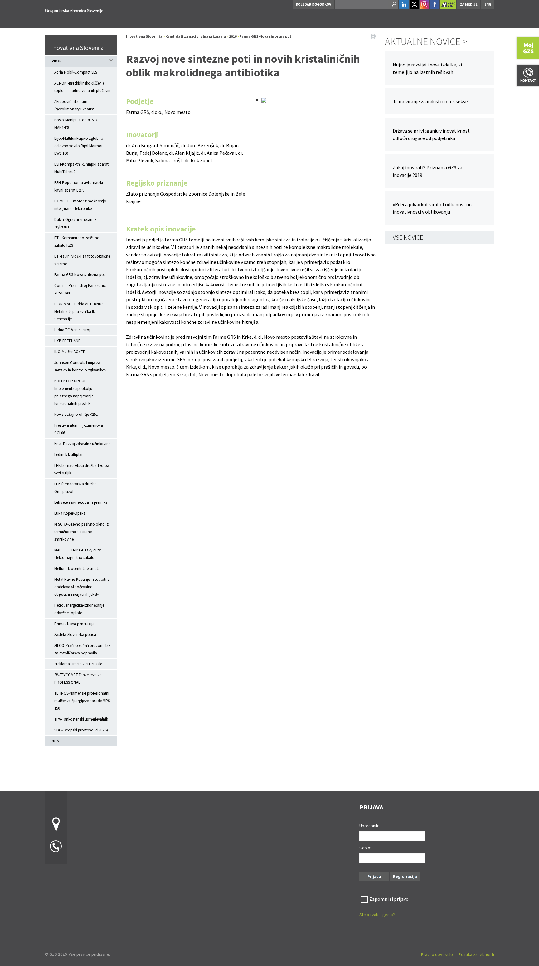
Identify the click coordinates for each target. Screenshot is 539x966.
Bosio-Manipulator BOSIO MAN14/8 (75, 123)
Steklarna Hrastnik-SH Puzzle (78, 664)
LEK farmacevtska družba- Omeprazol (76, 487)
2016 (55, 61)
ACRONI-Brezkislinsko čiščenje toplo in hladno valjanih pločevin (82, 86)
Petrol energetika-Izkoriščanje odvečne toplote (79, 609)
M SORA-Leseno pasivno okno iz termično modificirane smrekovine (81, 532)
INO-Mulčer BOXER (69, 351)
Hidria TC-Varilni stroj (72, 330)
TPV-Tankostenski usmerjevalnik (81, 719)
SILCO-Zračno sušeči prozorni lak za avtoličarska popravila (82, 649)
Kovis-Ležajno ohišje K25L (76, 414)
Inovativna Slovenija (77, 47)
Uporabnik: (369, 825)
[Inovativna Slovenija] (74, 10)
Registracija (405, 876)
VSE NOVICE (408, 237)
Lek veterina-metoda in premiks (80, 502)
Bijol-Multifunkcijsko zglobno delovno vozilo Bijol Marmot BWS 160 (78, 146)
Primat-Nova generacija (74, 623)
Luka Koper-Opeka (69, 513)
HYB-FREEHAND (67, 340)
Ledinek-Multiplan (69, 454)
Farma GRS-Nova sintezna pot (79, 274)
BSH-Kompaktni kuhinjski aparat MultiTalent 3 (81, 168)
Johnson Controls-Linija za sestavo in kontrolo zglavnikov (80, 366)
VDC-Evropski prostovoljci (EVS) (81, 730)
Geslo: (365, 848)
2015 (55, 741)
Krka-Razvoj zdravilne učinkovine (82, 443)
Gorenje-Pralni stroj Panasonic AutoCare (80, 289)
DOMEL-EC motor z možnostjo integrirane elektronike (80, 204)
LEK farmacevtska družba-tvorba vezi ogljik (81, 469)
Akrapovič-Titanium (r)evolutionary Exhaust (74, 105)
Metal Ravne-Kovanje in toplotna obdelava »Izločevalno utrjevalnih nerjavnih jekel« (82, 587)
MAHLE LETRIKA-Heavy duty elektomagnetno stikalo (77, 553)
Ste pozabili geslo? (377, 914)
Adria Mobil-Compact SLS (75, 72)
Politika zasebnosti (476, 954)
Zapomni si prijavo (389, 899)
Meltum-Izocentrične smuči (77, 568)
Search (393, 4)
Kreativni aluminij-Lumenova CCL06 (78, 429)
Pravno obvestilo (437, 954)
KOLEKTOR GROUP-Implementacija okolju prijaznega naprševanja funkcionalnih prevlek (74, 392)
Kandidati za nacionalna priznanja (195, 36)
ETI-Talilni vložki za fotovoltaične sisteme (82, 260)
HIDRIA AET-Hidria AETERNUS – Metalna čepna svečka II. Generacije (80, 311)
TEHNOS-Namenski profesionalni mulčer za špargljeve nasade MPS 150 (82, 701)
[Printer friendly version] (373, 36)
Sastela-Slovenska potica (75, 634)
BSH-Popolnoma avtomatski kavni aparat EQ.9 (78, 186)
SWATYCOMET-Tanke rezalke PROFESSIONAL (77, 678)
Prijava (374, 876)
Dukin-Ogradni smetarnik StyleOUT (75, 223)
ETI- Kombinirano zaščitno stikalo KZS (77, 241)
